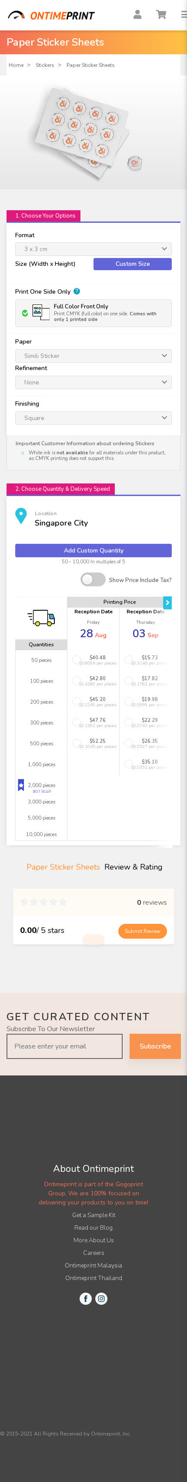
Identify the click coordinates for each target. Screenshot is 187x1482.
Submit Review (142, 931)
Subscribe (155, 1046)
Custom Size (133, 264)
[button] (93, 660)
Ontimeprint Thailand (93, 1278)
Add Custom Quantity (94, 550)
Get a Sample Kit (93, 1215)
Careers (93, 1253)
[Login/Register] (137, 15)
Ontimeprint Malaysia (93, 1265)
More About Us (93, 1240)
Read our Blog (93, 1228)
